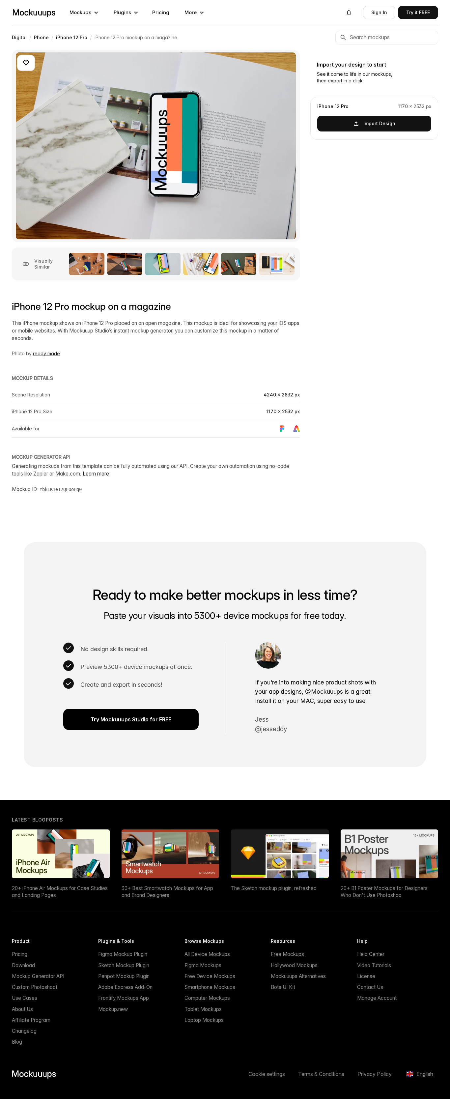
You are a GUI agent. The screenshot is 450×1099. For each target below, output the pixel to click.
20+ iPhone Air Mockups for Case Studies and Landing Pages (60, 891)
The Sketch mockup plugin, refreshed (274, 888)
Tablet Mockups (203, 1009)
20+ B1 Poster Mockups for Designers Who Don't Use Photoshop (384, 891)
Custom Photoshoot (34, 987)
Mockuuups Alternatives (298, 976)
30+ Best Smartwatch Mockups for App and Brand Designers (167, 891)
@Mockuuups (324, 691)
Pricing (160, 12)
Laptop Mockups (204, 1020)
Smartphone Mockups (209, 987)
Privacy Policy (374, 1074)
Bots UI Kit (283, 987)
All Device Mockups (207, 954)
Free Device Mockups (209, 976)
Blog (17, 1042)
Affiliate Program (31, 1020)
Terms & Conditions (321, 1074)
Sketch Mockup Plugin (123, 965)
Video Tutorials (374, 965)
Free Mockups (287, 954)
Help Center (370, 954)
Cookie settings (266, 1074)
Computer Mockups (207, 998)
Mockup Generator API (38, 976)
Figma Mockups (202, 965)
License (366, 976)
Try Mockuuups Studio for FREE (131, 719)
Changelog (24, 1031)
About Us (22, 1009)
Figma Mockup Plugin (122, 954)
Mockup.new (113, 1009)
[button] (84, 12)
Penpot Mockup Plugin (124, 976)
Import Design (379, 123)
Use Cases (24, 998)
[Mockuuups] (34, 12)
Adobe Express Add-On (125, 987)
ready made (46, 353)
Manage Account (377, 998)
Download (23, 965)
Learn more (96, 474)
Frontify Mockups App (123, 998)
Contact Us (370, 987)
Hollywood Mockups (294, 965)
